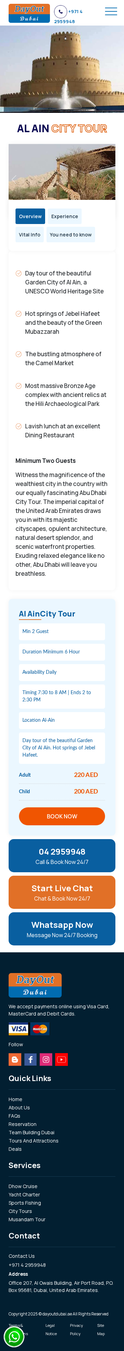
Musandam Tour (27, 1219)
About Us (19, 1107)
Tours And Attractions (34, 1140)
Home (15, 1099)
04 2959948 (62, 856)
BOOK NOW (62, 816)
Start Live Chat (62, 892)
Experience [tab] (64, 216)
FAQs (14, 1115)
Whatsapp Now (62, 929)
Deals (15, 1149)
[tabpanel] (62, 420)
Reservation (23, 1124)
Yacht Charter (24, 1194)
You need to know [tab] (71, 234)
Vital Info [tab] (29, 234)
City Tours (20, 1211)
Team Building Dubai (31, 1132)
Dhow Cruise (23, 1186)
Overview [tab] (30, 216)
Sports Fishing (25, 1202)
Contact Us (22, 1256)
